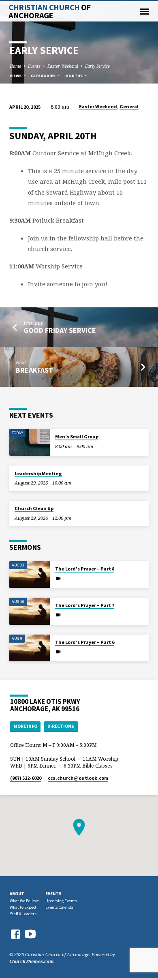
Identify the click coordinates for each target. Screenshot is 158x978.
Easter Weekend (62, 66)
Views (16, 75)
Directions (60, 726)
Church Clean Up (34, 508)
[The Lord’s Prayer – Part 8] (29, 574)
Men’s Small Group (76, 436)
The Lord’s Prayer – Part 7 (84, 605)
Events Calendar (60, 907)
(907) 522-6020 (25, 778)
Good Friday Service (59, 330)
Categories (43, 75)
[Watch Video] (58, 578)
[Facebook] (15, 934)
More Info (25, 726)
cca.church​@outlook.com (78, 778)
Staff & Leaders (23, 913)
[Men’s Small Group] (29, 442)
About (17, 893)
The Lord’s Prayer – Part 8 (84, 569)
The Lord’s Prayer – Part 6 (84, 642)
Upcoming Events (61, 900)
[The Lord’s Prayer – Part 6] (29, 648)
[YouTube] (30, 933)
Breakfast (34, 370)
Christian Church (49, 11)
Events (34, 66)
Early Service (97, 66)
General (129, 106)
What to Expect (23, 907)
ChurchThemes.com (31, 961)
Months (74, 75)
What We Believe (24, 900)
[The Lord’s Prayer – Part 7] (29, 611)
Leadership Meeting (38, 473)
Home (15, 66)
